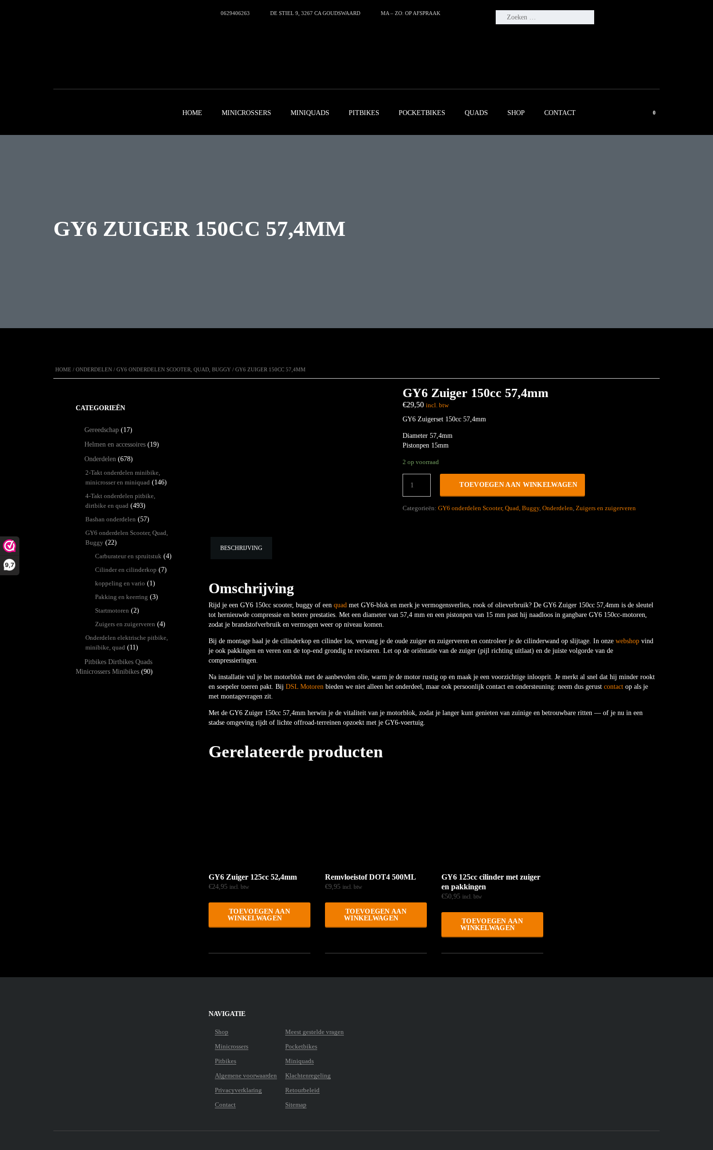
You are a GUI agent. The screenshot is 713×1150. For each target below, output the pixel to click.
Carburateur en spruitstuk (128, 556)
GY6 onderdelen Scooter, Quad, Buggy (173, 369)
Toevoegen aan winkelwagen (518, 484)
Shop (516, 113)
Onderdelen (94, 369)
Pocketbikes (422, 113)
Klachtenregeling (308, 1075)
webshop (627, 641)
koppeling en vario (120, 583)
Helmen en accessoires (115, 444)
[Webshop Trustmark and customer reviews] (134, 46)
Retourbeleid (302, 1090)
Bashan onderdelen (110, 519)
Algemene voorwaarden (246, 1075)
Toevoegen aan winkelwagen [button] (258, 915)
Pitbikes (364, 113)
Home (192, 113)
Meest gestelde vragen (314, 1032)
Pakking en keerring (121, 596)
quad (340, 605)
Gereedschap (101, 429)
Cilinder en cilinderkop (126, 569)
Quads (476, 113)
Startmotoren (112, 610)
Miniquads (310, 113)
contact (613, 686)
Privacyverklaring (238, 1090)
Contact (560, 113)
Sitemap (296, 1104)
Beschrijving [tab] (241, 548)
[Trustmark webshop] (113, 1032)
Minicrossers (246, 113)
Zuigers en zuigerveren (606, 508)
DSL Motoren (305, 686)
